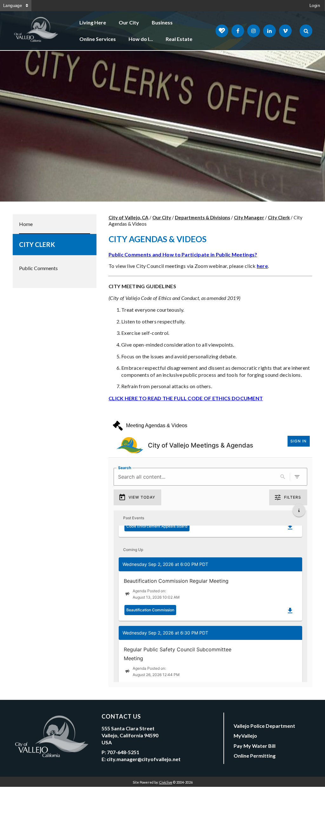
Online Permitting (254, 756)
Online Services (97, 39)
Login (314, 5)
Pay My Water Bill (254, 746)
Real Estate (179, 39)
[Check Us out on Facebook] (237, 30)
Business (162, 22)
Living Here (92, 22)
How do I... (141, 39)
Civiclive (165, 782)
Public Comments (38, 268)
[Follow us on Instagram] (253, 30)
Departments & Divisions (202, 217)
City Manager (249, 217)
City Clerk (37, 244)
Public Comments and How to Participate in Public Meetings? (183, 254)
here (262, 266)
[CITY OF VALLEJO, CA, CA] (36, 31)
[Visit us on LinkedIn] (269, 30)
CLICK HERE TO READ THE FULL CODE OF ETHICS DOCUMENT (186, 398)
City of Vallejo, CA (129, 217)
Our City (129, 22)
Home (26, 224)
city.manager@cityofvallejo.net (144, 759)
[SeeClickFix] (222, 30)
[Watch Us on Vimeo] (285, 30)
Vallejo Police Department (264, 726)
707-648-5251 (123, 752)
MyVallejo (245, 736)
